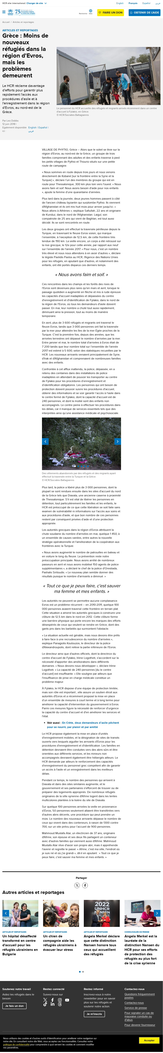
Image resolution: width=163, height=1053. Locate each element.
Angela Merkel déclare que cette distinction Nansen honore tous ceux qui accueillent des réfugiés (102, 945)
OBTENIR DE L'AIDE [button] (146, 12)
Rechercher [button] (83, 13)
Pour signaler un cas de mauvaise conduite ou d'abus (139, 1016)
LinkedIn (52, 1004)
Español (146, 3)
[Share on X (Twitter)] (77, 885)
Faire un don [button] (112, 12)
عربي (157, 3)
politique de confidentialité (16, 1045)
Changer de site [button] (35, 3)
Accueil (6, 22)
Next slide (117, 441)
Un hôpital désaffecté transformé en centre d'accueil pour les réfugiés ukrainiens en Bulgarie (20, 945)
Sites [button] (90, 13)
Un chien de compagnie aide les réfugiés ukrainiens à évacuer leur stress (59, 943)
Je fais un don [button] (14, 1006)
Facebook (52, 1000)
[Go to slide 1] (80, 972)
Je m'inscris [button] (94, 1014)
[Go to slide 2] (83, 972)
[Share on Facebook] (85, 885)
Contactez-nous (134, 1002)
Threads (60, 1004)
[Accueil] (18, 12)
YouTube (67, 1000)
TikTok (45, 1004)
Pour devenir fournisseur (140, 1025)
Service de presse (136, 1008)
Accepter (149, 1040)
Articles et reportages (23, 22)
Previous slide (45, 441)
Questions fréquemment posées (140, 995)
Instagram (60, 1000)
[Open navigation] (3, 12)
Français (133, 3)
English (120, 3)
